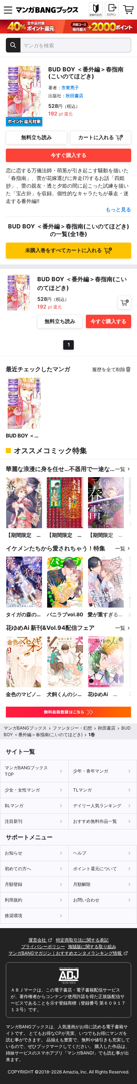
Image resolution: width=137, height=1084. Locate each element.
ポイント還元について (95, 868)
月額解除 (82, 884)
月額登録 (13, 884)
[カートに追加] (124, 302)
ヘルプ (79, 853)
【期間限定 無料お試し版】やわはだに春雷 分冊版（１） (105, 535)
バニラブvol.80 (65, 614)
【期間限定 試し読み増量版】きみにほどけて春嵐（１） (24, 535)
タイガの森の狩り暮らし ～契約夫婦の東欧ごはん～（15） (24, 614)
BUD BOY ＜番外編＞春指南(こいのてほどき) (22, 435)
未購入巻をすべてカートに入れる (63, 250)
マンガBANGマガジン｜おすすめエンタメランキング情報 (65, 953)
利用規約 (13, 900)
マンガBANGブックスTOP (26, 771)
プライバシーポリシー (43, 946)
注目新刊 (13, 821)
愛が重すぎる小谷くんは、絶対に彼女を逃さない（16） (105, 614)
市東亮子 (70, 87)
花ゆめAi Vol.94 (100, 694)
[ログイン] (111, 9)
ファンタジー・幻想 (72, 728)
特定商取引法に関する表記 (82, 940)
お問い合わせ (86, 900)
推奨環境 (13, 915)
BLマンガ (14, 805)
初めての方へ (18, 868)
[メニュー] (8, 10)
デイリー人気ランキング (97, 805)
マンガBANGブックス (25, 728)
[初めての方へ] (95, 9)
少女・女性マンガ (22, 790)
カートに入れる (96, 137)
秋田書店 (74, 95)
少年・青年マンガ (90, 771)
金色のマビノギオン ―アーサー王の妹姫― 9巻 (24, 694)
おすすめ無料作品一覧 (95, 821)
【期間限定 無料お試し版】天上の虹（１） (65, 535)
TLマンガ (82, 790)
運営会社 (37, 940)
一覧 (120, 469)
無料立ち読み (36, 137)
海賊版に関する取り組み (92, 946)
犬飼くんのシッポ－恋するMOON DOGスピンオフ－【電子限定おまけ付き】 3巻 (65, 694)
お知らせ (13, 853)
